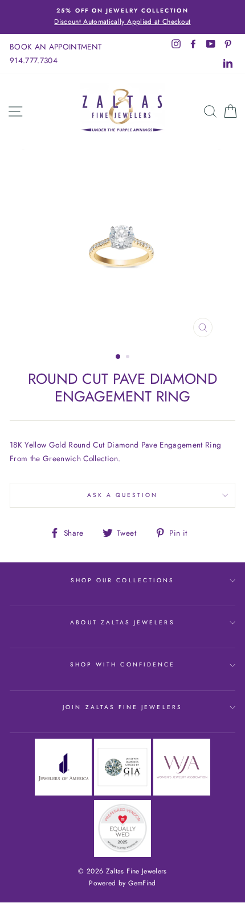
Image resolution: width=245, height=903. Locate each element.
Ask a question (122, 495)
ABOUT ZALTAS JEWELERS (122, 622)
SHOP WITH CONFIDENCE (122, 664)
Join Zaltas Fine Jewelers (122, 707)
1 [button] (118, 357)
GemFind (142, 883)
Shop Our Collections (122, 580)
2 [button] (129, 358)
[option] (122, 17)
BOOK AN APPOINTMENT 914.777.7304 (55, 53)
